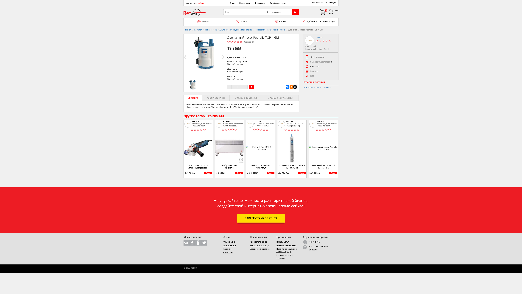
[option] (192, 84)
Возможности (229, 245)
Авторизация (330, 2)
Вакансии (227, 249)
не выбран (199, 3)
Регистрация (317, 2)
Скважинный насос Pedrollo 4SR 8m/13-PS (292, 166)
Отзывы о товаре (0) (246, 97)
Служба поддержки (278, 3)
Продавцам (260, 3)
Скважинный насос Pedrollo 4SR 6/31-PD (323, 166)
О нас (232, 3)
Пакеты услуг (282, 242)
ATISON (195, 121)
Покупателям (245, 3)
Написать (314, 71)
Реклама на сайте (284, 255)
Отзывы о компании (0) (280, 97)
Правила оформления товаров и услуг (286, 250)
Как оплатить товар (259, 245)
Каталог (198, 29)
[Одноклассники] (291, 87)
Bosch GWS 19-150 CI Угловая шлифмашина (198, 166)
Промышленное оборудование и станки (233, 29)
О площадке (229, 242)
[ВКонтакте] (287, 87)
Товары (208, 29)
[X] (295, 87)
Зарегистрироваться (261, 218)
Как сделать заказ (258, 242)
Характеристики (216, 97)
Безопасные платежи (260, 249)
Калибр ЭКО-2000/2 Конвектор (229, 166)
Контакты (314, 241)
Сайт (312, 76)
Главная (187, 29)
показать (320, 57)
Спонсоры (228, 252)
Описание (192, 97)
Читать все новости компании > (318, 87)
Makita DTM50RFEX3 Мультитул (260, 166)
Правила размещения (286, 245)
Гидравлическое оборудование (270, 29)
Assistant (280, 258)
